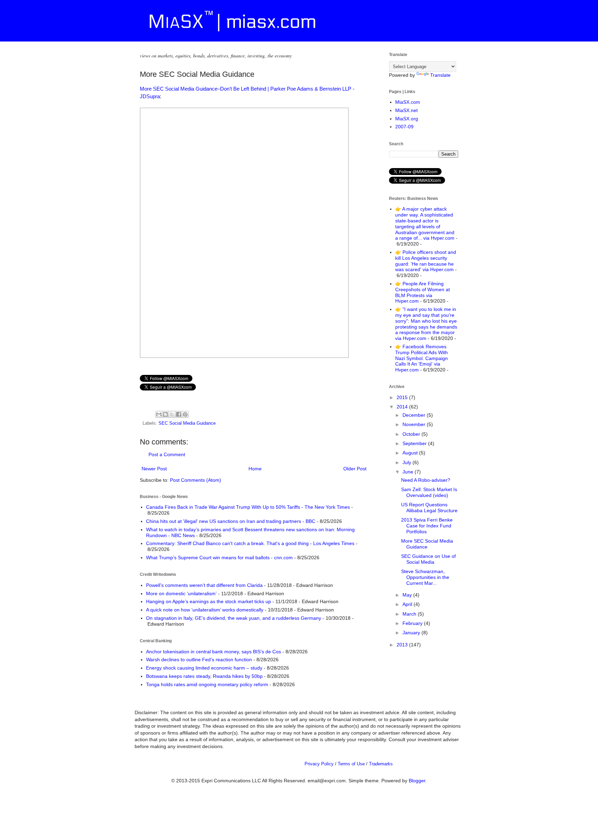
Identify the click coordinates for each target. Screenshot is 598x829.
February (413, 623)
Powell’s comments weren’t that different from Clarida (204, 585)
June (408, 472)
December (414, 415)
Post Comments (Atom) (195, 480)
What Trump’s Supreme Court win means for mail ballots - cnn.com (219, 557)
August (410, 452)
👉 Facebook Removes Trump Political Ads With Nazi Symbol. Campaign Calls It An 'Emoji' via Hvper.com (421, 358)
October (412, 434)
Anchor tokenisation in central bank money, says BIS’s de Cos (213, 651)
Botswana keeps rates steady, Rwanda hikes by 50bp (204, 676)
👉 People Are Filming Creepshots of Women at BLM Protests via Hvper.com (422, 292)
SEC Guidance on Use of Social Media (428, 559)
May (407, 595)
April (408, 604)
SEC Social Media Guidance (187, 423)
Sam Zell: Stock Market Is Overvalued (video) (429, 492)
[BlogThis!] (165, 414)
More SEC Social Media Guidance (427, 544)
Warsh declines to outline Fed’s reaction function (199, 659)
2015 (403, 397)
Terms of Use (351, 763)
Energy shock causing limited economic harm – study (204, 668)
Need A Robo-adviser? (425, 480)
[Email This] (158, 414)
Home (255, 468)
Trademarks (381, 763)
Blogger (417, 780)
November (414, 424)
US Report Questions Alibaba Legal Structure (429, 507)
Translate (440, 75)
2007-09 (404, 126)
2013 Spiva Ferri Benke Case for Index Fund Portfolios (427, 525)
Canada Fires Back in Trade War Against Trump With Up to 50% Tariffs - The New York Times (248, 507)
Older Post (354, 468)
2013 (403, 644)
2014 (403, 406)
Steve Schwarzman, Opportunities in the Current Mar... (425, 577)
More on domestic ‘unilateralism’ (181, 593)
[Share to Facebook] (178, 414)
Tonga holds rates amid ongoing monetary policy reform (207, 684)
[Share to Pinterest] (185, 414)
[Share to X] (172, 414)
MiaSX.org (406, 118)
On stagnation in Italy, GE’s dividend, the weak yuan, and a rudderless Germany (233, 618)
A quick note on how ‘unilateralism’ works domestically (204, 609)
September (415, 443)
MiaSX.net (406, 110)
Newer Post (154, 468)
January (412, 632)
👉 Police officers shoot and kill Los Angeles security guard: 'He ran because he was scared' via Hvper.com (425, 260)
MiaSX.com (407, 102)
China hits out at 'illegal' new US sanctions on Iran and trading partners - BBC (230, 521)
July (407, 462)
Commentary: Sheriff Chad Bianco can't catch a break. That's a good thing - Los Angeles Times (250, 543)
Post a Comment (166, 454)
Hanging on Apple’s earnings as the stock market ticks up (208, 601)
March (410, 614)
